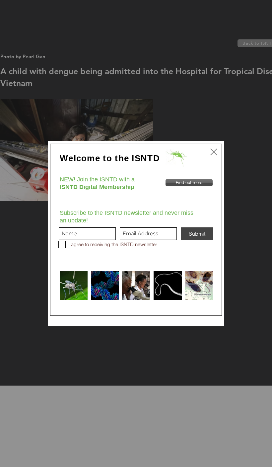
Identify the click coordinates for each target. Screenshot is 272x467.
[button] (213, 152)
